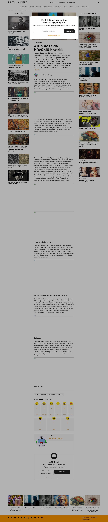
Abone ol (69, 31)
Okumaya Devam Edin (54, 35)
